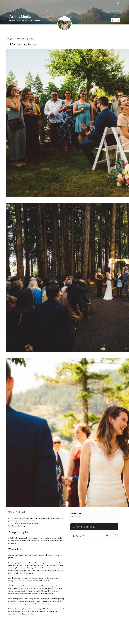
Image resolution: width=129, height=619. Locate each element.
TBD (117, 535)
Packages (9, 39)
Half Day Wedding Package (25, 39)
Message (116, 20)
